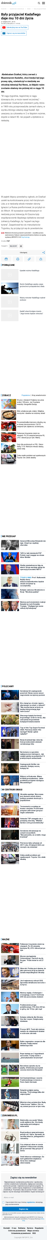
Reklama (21, 1228)
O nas (14, 1228)
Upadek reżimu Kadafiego (29, 271)
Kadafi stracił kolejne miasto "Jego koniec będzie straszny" (31, 312)
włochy (13, 246)
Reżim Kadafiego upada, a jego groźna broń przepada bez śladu (32, 285)
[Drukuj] (18, 259)
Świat (28, 9)
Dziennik (3, 9)
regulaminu (31, 1202)
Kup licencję (25, 237)
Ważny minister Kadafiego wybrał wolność (32, 299)
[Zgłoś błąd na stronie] (41, 259)
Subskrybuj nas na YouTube (16, 27)
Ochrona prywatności (17, 1231)
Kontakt (6, 1228)
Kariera (30, 1228)
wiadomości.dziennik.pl (17, 9)
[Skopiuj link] (29, 259)
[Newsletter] (6, 259)
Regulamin (39, 1228)
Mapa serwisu (33, 1231)
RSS (34, 1233)
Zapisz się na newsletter (15, 33)
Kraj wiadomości (39, 395)
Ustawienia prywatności (21, 1233)
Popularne (26, 395)
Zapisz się (23, 1209)
